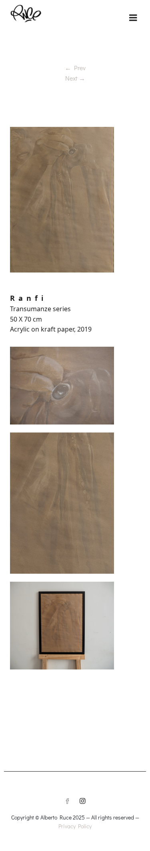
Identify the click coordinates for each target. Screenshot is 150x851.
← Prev (75, 67)
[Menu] (133, 18)
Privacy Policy (75, 826)
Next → (75, 78)
